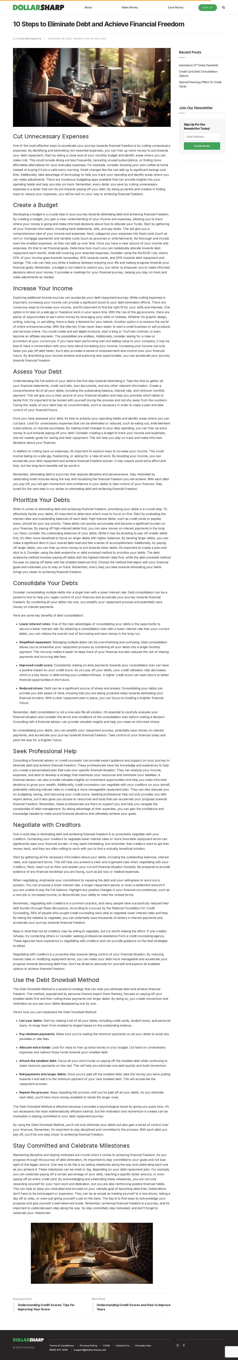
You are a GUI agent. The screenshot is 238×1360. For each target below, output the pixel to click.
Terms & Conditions (61, 1345)
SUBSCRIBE (202, 145)
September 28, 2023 (60, 38)
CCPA (106, 1345)
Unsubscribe (143, 1345)
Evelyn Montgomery (29, 38)
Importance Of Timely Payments (198, 65)
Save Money (176, 7)
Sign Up (207, 7)
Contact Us (122, 1345)
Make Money (130, 7)
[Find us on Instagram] (177, 1345)
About (88, 7)
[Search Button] (223, 7)
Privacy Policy (88, 1345)
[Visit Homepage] (38, 7)
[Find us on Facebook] (184, 1345)
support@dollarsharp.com (90, 1349)
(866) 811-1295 (58, 1349)
